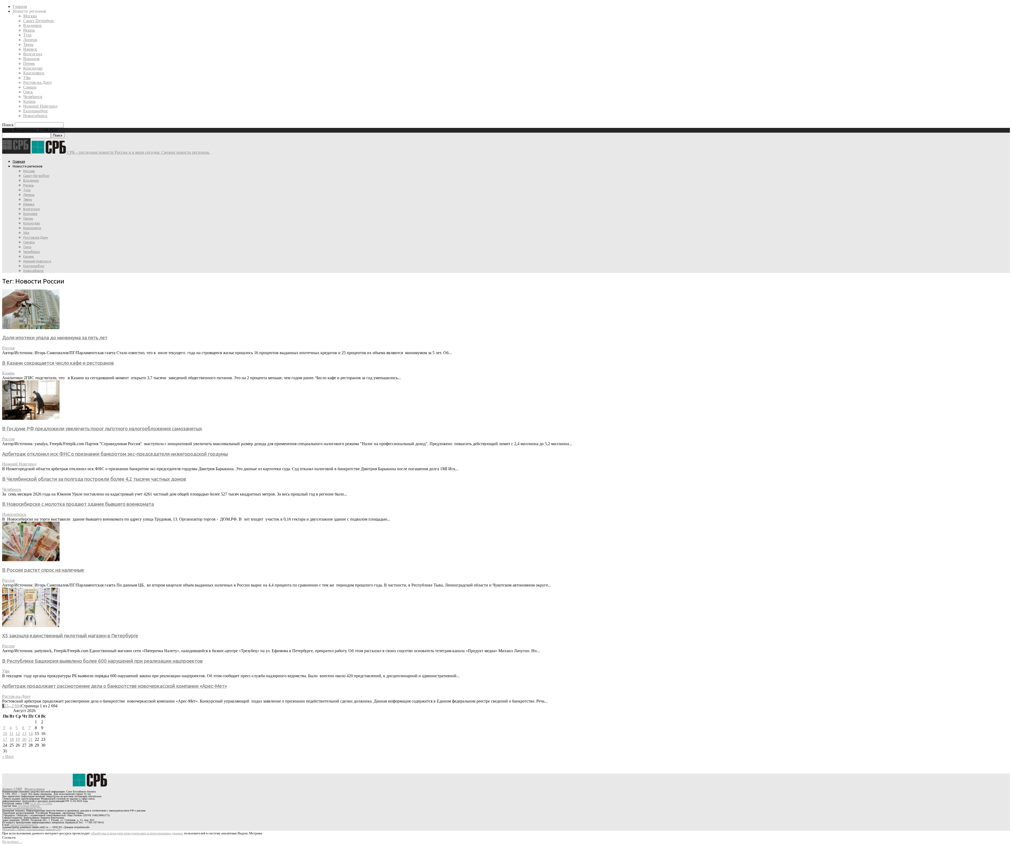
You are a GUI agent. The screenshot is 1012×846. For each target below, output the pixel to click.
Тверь (28, 44)
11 (11, 733)
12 (18, 733)
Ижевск (30, 49)
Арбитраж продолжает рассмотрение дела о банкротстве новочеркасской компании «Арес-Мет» (114, 686)
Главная (20, 6)
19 (18, 739)
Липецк (30, 39)
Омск (28, 92)
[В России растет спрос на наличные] (31, 559)
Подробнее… (12, 842)
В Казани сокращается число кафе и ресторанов (58, 363)
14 (30, 733)
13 (24, 733)
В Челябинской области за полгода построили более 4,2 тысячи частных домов (94, 479)
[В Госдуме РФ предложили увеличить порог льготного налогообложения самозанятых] (31, 418)
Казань (29, 101)
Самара (29, 87)
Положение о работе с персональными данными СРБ (31, 829)
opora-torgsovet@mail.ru (24, 824)
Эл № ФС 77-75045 (41, 803)
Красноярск (33, 73)
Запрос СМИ (12, 789)
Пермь (29, 63)
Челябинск (32, 96)
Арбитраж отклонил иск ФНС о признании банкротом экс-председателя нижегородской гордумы (115, 454)
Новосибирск (35, 115)
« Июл (8, 756)
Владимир (32, 25)
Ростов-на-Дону (37, 82)
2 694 (16, 706)
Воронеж (31, 58)
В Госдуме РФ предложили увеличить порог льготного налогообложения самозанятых (102, 428)
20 (24, 739)
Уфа (27, 77)
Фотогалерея (34, 789)
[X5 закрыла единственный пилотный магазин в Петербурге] (31, 625)
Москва (30, 16)
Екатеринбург (35, 111)
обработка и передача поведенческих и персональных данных (137, 833)
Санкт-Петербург (38, 20)
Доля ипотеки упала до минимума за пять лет (55, 337)
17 (5, 739)
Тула (27, 35)
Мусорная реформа (28, 805)
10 (5, 733)
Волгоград (32, 54)
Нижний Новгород (40, 106)
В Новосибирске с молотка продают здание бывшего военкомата (78, 504)
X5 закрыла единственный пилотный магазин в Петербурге (70, 635)
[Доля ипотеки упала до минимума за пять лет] (31, 327)
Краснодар (32, 68)
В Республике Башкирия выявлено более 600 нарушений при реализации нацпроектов (102, 661)
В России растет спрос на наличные (43, 570)
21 (30, 739)
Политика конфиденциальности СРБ (22, 808)
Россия (8, 348)
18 (11, 739)
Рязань (29, 30)
